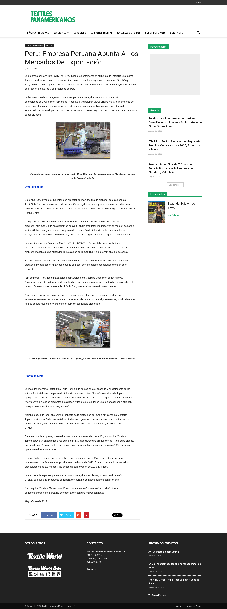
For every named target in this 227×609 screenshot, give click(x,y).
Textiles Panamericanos (34, 45)
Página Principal (38, 32)
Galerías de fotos (128, 32)
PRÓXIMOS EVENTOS (163, 543)
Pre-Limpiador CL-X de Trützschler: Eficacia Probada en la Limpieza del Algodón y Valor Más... (170, 168)
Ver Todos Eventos (157, 595)
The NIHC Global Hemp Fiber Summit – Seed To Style (173, 581)
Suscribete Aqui (155, 32)
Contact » (91, 569)
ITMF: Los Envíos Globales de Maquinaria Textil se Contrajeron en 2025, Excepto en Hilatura (175, 145)
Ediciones (80, 32)
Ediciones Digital (101, 32)
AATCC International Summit (163, 551)
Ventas (199, 2)
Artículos (49, 45)
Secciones (60, 32)
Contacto (176, 32)
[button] (198, 33)
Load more (174, 184)
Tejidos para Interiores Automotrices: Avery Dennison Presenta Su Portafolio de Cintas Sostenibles (175, 122)
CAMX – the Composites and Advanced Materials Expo (174, 566)
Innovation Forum (194, 606)
